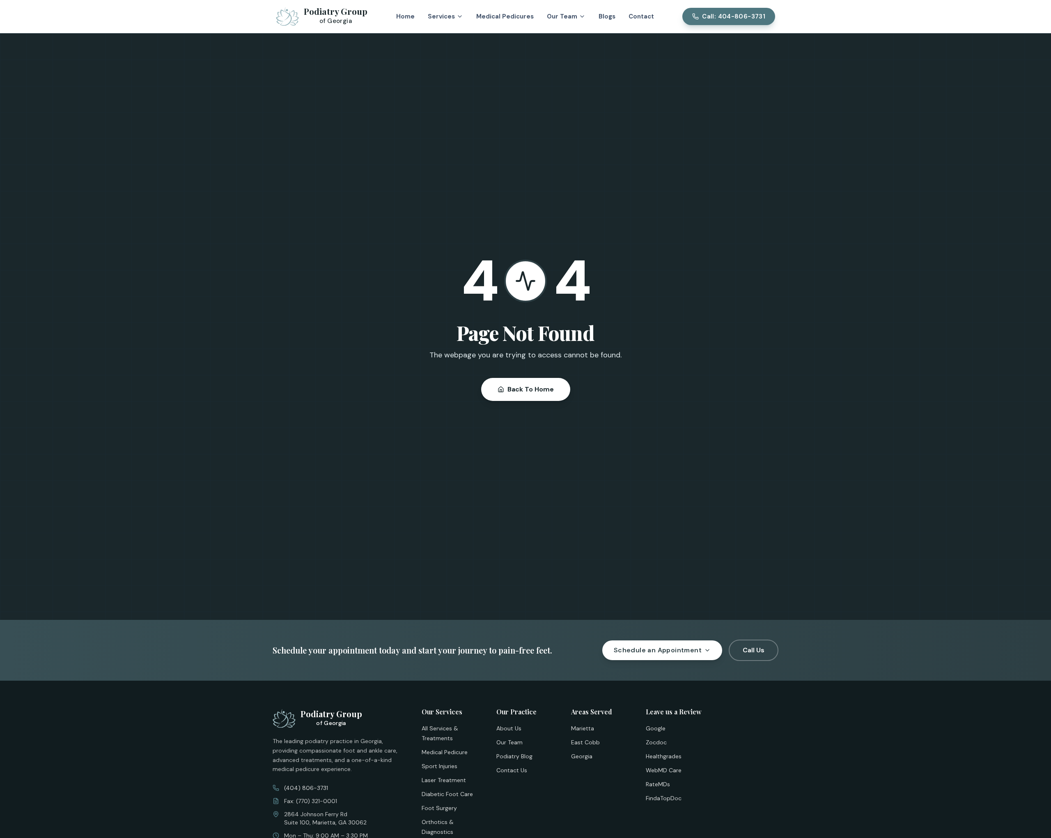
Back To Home (530, 389)
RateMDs (658, 784)
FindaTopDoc (664, 798)
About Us (508, 728)
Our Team (509, 742)
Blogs (607, 16)
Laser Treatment (444, 780)
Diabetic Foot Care (447, 794)
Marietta (582, 728)
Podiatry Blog (514, 756)
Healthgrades (664, 756)
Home (405, 16)
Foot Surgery (439, 808)
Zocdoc (656, 742)
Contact (641, 16)
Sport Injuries (439, 766)
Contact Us (511, 770)
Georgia (581, 756)
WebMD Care (664, 770)
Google (655, 728)
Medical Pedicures (505, 16)
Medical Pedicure (445, 752)
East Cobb (585, 742)
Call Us (753, 650)
